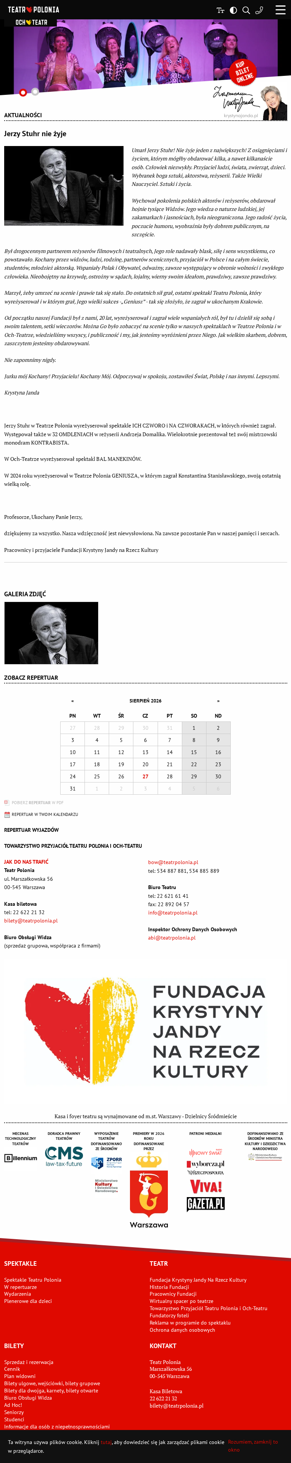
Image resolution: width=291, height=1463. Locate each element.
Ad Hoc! (13, 1405)
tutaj (106, 1442)
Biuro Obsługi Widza (28, 1397)
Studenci (14, 1419)
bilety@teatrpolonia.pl (31, 920)
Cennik (12, 1369)
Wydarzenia (17, 1293)
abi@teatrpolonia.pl (172, 937)
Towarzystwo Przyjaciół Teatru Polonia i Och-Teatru (209, 1308)
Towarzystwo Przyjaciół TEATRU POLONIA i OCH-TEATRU (73, 845)
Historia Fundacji (169, 1287)
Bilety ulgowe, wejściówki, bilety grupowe (52, 1383)
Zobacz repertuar (31, 677)
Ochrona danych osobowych (182, 1329)
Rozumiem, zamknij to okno (253, 1445)
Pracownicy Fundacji (173, 1293)
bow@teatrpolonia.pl (173, 862)
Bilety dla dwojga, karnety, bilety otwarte (51, 1390)
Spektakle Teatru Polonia (32, 1279)
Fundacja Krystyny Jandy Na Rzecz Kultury (198, 1279)
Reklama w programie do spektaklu (190, 1322)
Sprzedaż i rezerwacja (28, 1362)
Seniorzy (14, 1412)
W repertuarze (20, 1287)
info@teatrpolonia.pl (172, 912)
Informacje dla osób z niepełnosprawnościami (57, 1426)
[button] (280, 9)
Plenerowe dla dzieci (28, 1301)
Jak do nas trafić (26, 861)
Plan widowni (20, 1376)
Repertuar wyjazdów (31, 830)
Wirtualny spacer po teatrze (181, 1301)
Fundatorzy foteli (169, 1315)
